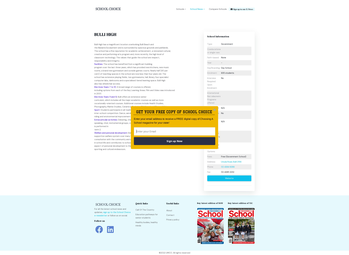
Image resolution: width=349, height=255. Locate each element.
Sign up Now (174, 141)
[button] (174, 112)
